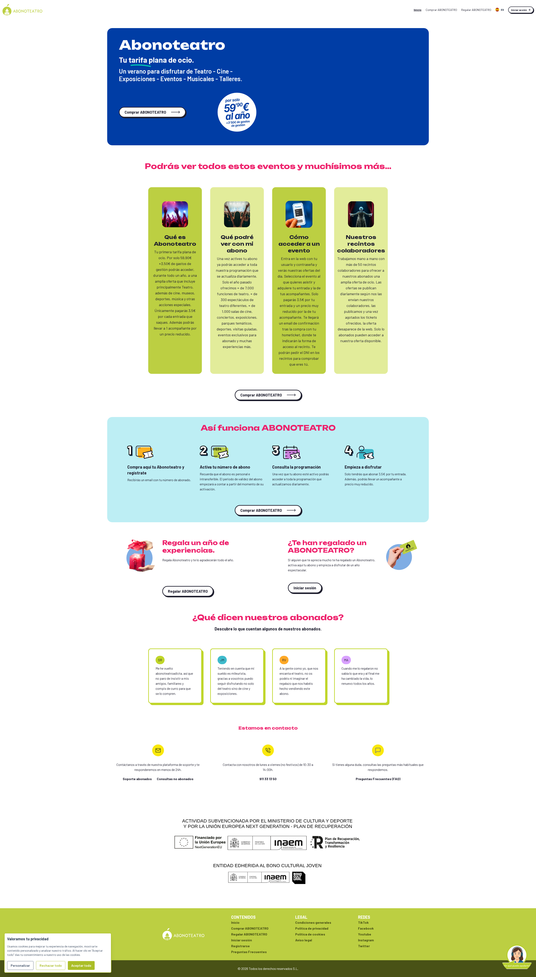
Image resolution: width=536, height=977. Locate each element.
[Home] (22, 10)
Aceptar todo (81, 965)
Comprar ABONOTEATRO (145, 112)
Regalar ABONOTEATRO (188, 591)
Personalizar (20, 965)
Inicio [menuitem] (417, 10)
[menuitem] (499, 9)
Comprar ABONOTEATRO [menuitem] (441, 10)
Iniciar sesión (519, 9)
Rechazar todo (51, 965)
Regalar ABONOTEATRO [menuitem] (476, 10)
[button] (517, 957)
